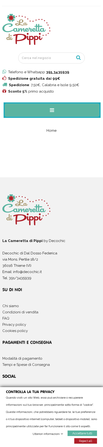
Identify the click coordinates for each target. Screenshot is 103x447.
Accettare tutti (82, 433)
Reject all (85, 440)
